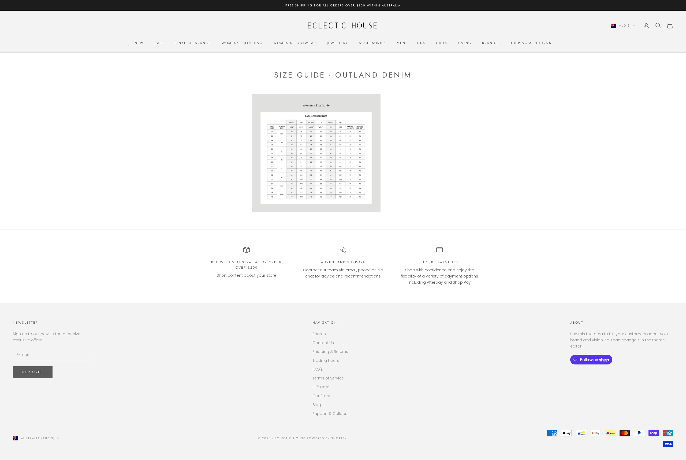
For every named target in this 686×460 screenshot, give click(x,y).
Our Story (321, 396)
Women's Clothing (242, 43)
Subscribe (33, 372)
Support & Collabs (329, 413)
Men (401, 43)
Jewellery (337, 43)
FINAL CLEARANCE (193, 43)
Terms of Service (328, 378)
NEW (139, 43)
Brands (490, 43)
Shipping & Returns (530, 43)
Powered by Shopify (327, 438)
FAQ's (317, 369)
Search (319, 334)
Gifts (441, 43)
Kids (421, 43)
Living (464, 43)
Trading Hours (325, 360)
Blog (316, 404)
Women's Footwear (294, 43)
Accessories (372, 43)
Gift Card (321, 387)
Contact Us (323, 342)
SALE (159, 43)
